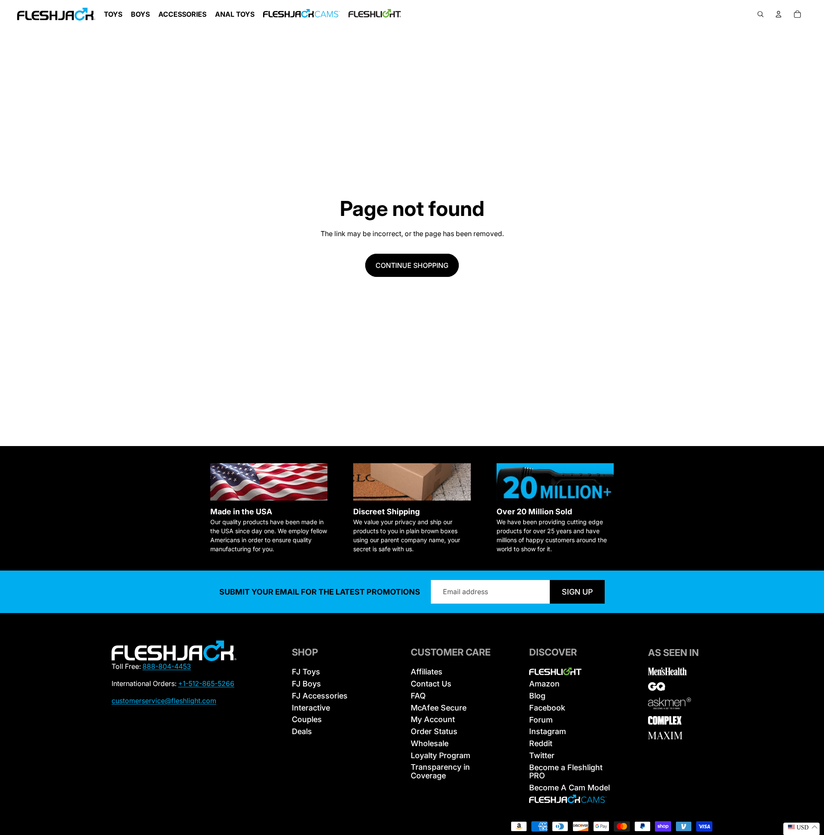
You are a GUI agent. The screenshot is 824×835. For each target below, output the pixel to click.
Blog (537, 695)
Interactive (311, 707)
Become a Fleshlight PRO (566, 771)
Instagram (547, 731)
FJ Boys (306, 683)
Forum (541, 719)
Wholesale (429, 743)
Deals (302, 731)
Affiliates (426, 671)
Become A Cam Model (569, 787)
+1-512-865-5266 (206, 683)
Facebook (547, 707)
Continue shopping (412, 265)
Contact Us (431, 683)
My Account (433, 719)
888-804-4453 (166, 666)
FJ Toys (306, 671)
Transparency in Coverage (440, 771)
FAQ (418, 695)
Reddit (540, 743)
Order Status (434, 731)
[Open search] (760, 14)
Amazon (544, 683)
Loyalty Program (440, 755)
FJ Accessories (320, 695)
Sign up (577, 591)
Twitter (541, 755)
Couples (307, 719)
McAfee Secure (439, 707)
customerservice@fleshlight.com (164, 700)
